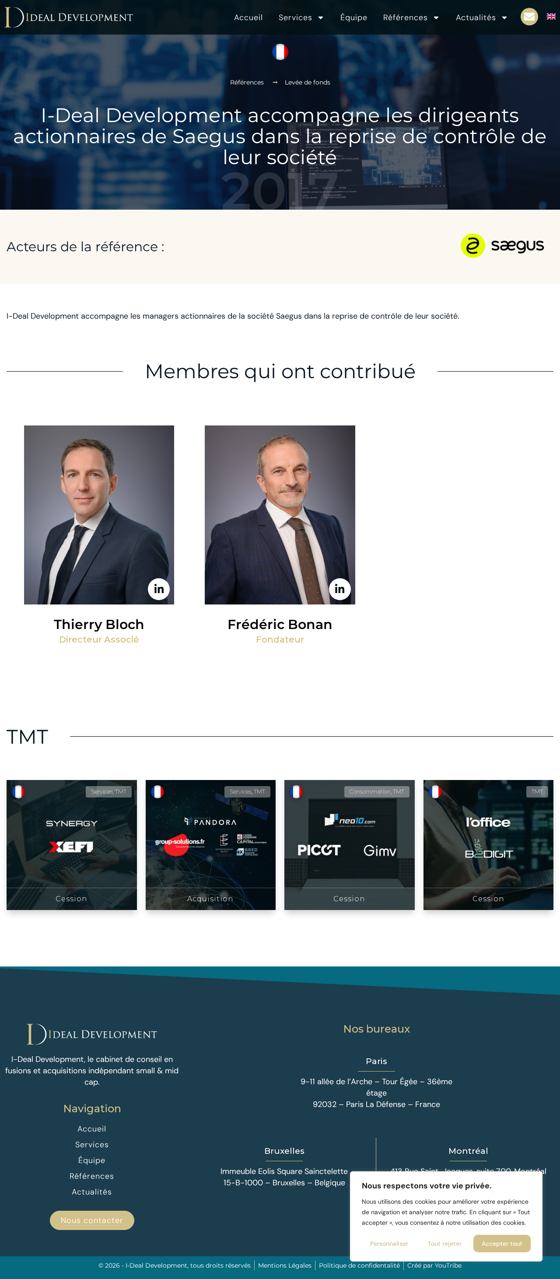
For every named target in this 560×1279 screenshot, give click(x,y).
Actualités (476, 17)
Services (295, 17)
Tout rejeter (445, 1243)
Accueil (248, 17)
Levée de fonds (307, 82)
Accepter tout (502, 1243)
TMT (27, 736)
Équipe (354, 17)
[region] (446, 1216)
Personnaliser (389, 1243)
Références (405, 17)
